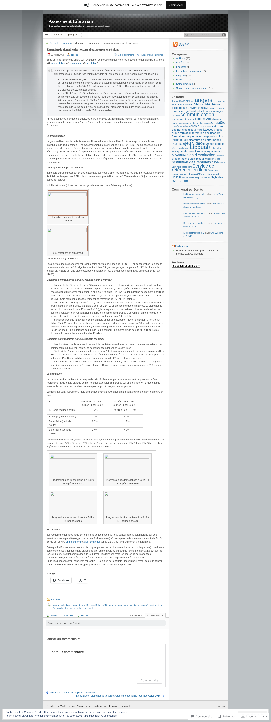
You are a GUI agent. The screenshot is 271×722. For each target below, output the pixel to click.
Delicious (181, 246)
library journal (178, 151)
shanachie (214, 170)
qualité (202, 158)
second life (187, 167)
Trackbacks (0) (136, 615)
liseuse (189, 151)
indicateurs (179, 139)
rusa (222, 162)
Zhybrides (216, 177)
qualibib (193, 158)
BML (206, 108)
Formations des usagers (189, 71)
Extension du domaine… (195, 203)
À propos (58, 35)
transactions (90, 608)
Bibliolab (199, 104)
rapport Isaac (213, 159)
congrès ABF (203, 118)
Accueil (47, 35)
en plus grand (73, 541)
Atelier (183, 104)
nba (213, 151)
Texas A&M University (199, 174)
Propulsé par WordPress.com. (61, 706)
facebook (209, 129)
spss (186, 174)
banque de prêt (78, 605)
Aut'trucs (180, 58)
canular (220, 108)
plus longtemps (92, 541)
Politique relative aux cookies (101, 715)
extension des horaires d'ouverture (140, 605)
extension (206, 126)
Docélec (180, 62)
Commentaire (149, 680)
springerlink (177, 174)
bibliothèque (212, 104)
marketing (205, 151)
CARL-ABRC (178, 111)
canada (212, 108)
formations (178, 136)
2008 (182, 101)
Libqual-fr (216, 148)
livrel (197, 151)
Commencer (176, 4)
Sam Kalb (176, 167)
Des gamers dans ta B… (195, 213)
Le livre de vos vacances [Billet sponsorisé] (73, 692)
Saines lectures (184, 84)
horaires (218, 136)
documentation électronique (197, 123)
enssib (194, 126)
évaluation (65, 605)
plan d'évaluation (200, 155)
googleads (208, 136)
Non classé (182, 79)
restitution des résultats (191, 162)
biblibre (189, 104)
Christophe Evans (199, 111)
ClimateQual (217, 111)
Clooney (176, 115)
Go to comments (126, 55)
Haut (223, 706)
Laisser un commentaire (153, 55)
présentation (179, 158)
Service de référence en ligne (192, 88)
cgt (186, 111)
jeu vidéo (194, 143)
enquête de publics (181, 126)
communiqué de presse (183, 119)
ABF (188, 101)
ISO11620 (178, 143)
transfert (215, 174)
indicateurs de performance (203, 139)
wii (183, 177)
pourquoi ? (73, 35)
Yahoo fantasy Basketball (198, 177)
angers (55, 605)
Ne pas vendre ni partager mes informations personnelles (104, 706)
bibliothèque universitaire (188, 107)
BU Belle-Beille (93, 605)
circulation (91, 63)
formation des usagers (206, 132)
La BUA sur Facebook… (195, 194)
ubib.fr (176, 177)
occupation (76, 63)
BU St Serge (107, 605)
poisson (220, 155)
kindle (181, 148)
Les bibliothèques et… (194, 233)
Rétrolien (85, 615)
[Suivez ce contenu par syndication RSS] (173, 246)
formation (186, 132)
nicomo (218, 151)
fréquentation (58, 63)
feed (184, 44)
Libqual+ (181, 75)
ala (192, 101)
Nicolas (74, 55)
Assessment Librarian (71, 21)
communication (197, 114)
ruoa (215, 162)
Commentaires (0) (155, 615)
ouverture (179, 155)
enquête (118, 605)
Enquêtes (66, 43)
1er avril (176, 101)
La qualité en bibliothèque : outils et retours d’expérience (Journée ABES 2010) (118, 695)
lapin (187, 148)
